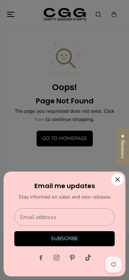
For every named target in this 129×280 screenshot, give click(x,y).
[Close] (117, 179)
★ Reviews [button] (122, 146)
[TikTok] (88, 258)
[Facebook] (41, 258)
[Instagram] (56, 258)
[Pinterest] (72, 258)
